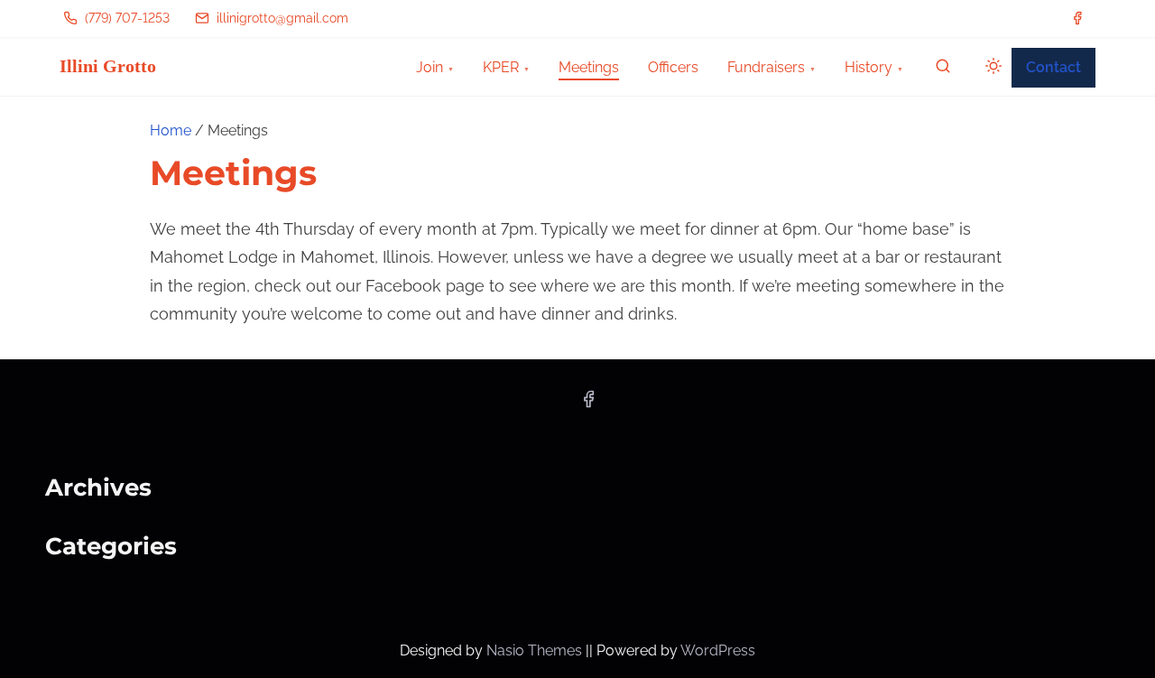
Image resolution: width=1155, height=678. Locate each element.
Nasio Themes (536, 650)
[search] (943, 70)
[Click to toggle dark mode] (990, 69)
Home (170, 130)
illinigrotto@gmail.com (280, 18)
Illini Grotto (108, 66)
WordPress (717, 650)
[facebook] (1077, 18)
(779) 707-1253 (125, 18)
